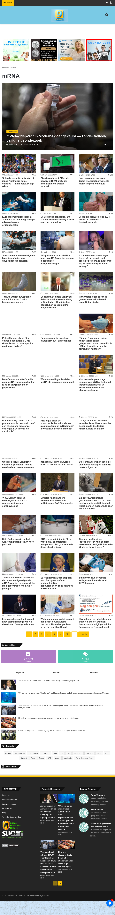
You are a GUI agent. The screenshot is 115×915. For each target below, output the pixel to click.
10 (67, 634)
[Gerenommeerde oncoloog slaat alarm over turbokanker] (57, 323)
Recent (56, 672)
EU (62, 753)
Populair (20, 672)
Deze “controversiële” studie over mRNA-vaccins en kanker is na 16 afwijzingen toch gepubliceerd (18, 383)
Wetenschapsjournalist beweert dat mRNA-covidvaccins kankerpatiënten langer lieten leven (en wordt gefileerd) (57, 623)
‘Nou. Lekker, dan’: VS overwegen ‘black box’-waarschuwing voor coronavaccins (14, 502)
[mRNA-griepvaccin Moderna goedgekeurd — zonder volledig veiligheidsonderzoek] (57, 116)
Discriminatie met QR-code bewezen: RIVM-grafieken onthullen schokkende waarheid (55, 182)
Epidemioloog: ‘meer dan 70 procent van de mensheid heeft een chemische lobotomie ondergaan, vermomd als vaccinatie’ (18, 426)
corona (8, 753)
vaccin (57, 758)
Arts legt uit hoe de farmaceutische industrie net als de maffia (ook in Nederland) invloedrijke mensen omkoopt (57, 424)
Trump (41, 758)
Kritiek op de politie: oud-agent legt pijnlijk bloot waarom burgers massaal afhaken (51, 731)
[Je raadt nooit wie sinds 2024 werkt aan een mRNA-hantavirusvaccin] (96, 201)
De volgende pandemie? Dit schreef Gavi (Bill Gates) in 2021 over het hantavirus (57, 219)
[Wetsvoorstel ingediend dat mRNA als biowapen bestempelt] (57, 364)
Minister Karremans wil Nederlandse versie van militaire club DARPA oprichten (57, 500)
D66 (55, 753)
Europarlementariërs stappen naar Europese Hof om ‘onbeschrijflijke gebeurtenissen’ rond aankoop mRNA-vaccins (57, 583)
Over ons (6, 795)
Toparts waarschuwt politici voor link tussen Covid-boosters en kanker (16, 299)
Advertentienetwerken (11, 817)
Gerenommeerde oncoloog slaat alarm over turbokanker (56, 339)
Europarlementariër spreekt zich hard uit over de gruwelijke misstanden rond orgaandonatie (18, 221)
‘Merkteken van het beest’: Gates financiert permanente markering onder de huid (94, 181)
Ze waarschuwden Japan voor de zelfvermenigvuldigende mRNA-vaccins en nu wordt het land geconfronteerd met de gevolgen (18, 583)
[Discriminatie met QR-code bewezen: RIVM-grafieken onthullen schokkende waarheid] (57, 163)
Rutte (33, 758)
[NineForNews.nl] (57, 15)
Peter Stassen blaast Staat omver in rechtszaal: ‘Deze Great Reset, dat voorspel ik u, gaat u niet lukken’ (18, 342)
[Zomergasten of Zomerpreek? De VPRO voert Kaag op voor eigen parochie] (8, 685)
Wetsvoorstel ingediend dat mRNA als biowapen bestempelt (57, 380)
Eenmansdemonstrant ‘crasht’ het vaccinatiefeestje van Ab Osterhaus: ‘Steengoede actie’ (18, 622)
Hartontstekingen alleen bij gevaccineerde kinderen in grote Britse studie (93, 299)
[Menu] (8, 16)
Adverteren (7, 808)
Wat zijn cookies (9, 804)
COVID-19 (46, 753)
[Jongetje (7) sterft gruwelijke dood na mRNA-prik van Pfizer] (57, 446)
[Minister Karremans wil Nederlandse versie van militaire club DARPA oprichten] (57, 482)
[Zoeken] (106, 16)
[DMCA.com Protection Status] (19, 846)
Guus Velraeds (98, 795)
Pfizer (99, 753)
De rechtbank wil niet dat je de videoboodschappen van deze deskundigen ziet (95, 464)
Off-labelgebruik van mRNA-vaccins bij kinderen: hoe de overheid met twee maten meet (18, 464)
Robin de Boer (14, 145)
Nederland (78, 753)
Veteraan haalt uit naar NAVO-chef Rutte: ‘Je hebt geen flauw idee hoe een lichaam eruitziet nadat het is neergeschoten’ (60, 706)
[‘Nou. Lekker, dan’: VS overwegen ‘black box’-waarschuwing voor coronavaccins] (19, 482)
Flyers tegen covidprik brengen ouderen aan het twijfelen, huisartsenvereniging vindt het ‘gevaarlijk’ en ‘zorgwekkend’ (95, 623)
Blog (4, 813)
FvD (68, 753)
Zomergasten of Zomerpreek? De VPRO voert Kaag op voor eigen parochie (48, 681)
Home (6, 68)
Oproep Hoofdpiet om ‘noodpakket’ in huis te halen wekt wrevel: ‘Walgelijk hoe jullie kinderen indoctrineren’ (96, 543)
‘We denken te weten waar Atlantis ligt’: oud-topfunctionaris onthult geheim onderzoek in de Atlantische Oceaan (63, 693)
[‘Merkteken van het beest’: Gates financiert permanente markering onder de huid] (96, 163)
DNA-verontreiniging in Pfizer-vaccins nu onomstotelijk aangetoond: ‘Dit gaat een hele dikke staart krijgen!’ (57, 543)
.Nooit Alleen (97, 809)
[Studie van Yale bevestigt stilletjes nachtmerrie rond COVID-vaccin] (96, 562)
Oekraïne (89, 753)
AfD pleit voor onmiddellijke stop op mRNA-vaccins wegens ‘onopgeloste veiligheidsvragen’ (57, 259)
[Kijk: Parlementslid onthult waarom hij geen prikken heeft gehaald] (19, 524)
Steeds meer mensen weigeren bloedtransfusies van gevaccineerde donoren (18, 258)
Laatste (84, 634)
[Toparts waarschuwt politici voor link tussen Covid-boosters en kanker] (19, 281)
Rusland (23, 758)
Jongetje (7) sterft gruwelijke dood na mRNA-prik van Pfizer (57, 463)
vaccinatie (68, 758)
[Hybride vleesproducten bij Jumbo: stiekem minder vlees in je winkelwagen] (8, 722)
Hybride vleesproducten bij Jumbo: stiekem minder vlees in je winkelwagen (48, 718)
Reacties (94, 672)
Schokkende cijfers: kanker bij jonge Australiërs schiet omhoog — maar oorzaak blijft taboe (18, 182)
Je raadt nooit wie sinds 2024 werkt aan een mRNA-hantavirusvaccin (94, 219)
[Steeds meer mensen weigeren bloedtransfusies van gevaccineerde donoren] (19, 240)
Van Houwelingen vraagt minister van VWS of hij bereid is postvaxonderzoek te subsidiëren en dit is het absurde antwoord (95, 384)
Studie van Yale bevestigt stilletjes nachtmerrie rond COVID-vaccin (93, 580)
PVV (107, 753)
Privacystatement (9, 800)
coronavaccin (20, 753)
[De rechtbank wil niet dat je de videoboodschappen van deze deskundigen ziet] (96, 446)
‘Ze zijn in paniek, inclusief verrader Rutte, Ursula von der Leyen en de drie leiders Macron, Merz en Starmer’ (95, 424)
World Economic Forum (84, 758)
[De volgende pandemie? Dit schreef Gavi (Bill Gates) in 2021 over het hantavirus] (57, 201)
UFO (49, 758)
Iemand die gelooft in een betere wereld (101, 825)
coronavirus (33, 753)
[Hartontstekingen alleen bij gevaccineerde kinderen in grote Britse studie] (96, 281)
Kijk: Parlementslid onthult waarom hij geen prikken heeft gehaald (18, 542)
